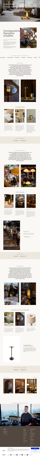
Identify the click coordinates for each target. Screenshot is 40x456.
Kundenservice (32, 430)
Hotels (24, 439)
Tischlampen (24, 432)
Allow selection (35, 450)
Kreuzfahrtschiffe (25, 440)
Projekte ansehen (35, 377)
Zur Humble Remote (26, 236)
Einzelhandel (24, 441)
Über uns (31, 431)
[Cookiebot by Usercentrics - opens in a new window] (3, 454)
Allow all (35, 448)
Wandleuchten (25, 433)
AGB (30, 444)
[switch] (16, 454)
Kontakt (31, 437)
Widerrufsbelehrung (32, 443)
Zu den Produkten (16, 140)
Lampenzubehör (16, 256)
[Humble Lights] (20, 1)
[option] (8, 120)
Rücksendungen (32, 434)
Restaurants (24, 438)
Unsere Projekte (14, 16)
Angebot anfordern (6, 16)
